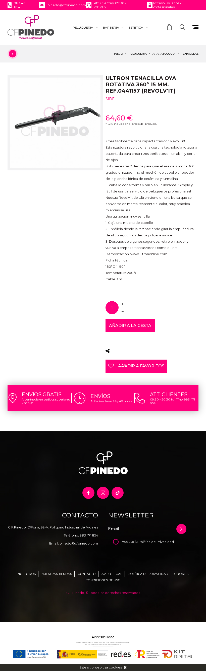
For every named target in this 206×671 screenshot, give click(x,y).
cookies (115, 667)
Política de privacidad (148, 574)
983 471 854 (89, 535)
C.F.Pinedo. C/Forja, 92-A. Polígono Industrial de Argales (53, 527)
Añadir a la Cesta (130, 325)
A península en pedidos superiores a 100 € (46, 401)
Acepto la (130, 542)
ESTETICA (136, 27)
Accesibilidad (103, 637)
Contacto (87, 574)
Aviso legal (111, 574)
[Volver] (13, 54)
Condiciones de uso (103, 580)
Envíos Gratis (42, 394)
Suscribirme (181, 529)
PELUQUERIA (83, 27)
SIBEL (111, 98)
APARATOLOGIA (163, 53)
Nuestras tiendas (56, 574)
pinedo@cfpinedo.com (79, 543)
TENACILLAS (189, 53)
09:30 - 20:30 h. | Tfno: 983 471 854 (172, 401)
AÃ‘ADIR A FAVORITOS (141, 366)
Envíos (100, 396)
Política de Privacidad (156, 542)
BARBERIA (111, 27)
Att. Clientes (168, 394)
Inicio (118, 53)
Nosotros (27, 574)
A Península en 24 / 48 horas (111, 401)
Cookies (181, 574)
